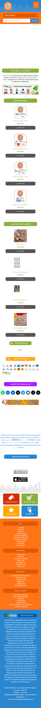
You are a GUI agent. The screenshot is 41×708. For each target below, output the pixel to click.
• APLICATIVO (20, 545)
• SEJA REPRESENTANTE (20, 597)
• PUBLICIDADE (20, 555)
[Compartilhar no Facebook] (8, 393)
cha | (27, 437)
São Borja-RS (30, 666)
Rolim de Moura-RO (23, 661)
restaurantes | (9, 445)
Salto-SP (32, 661)
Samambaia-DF (20, 663)
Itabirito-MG (29, 641)
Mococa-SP (24, 650)
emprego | (15, 437)
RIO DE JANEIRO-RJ (11, 661)
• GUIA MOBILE (20, 601)
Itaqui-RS (22, 643)
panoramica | (33, 445)
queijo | (32, 442)
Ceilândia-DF (17, 634)
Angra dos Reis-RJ (9, 620)
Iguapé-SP (32, 638)
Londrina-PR (8, 647)
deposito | (24, 440)
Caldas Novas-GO (14, 629)
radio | (37, 442)
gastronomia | (26, 435)
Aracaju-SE (7, 622)
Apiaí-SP (33, 620)
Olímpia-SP (31, 652)
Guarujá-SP (25, 638)
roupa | (33, 435)
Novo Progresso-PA (22, 652)
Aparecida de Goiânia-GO (23, 620)
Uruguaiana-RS (32, 679)
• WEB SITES (20, 560)
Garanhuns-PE (17, 636)
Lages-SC (34, 645)
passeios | (26, 442)
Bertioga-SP (19, 625)
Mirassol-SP (16, 650)
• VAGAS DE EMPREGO (20, 535)
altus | (37, 437)
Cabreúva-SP (26, 627)
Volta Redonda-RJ (25, 682)
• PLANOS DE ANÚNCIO (20, 558)
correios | (21, 447)
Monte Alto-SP (33, 650)
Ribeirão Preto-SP (30, 659)
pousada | (21, 437)
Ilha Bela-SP (11, 641)
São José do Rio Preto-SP (21, 670)
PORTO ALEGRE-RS (30, 657)
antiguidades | (18, 445)
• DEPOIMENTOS (20, 562)
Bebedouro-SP (11, 625)
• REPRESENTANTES (20, 586)
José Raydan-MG (25, 645)
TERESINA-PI (16, 679)
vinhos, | (9, 437)
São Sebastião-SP (29, 673)
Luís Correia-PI (17, 647)
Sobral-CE (27, 675)
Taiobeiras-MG (20, 677)
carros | (2, 445)
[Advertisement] (20, 45)
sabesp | (16, 439)
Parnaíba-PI (24, 654)
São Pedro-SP (19, 673)
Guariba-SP (18, 638)
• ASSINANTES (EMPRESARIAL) (20, 576)
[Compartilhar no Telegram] (23, 393)
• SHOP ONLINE (20, 541)
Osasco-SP (8, 654)
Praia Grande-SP (20, 659)
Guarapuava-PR (9, 638)
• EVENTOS (20, 531)
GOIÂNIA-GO (25, 636)
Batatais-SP (28, 622)
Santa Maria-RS (29, 663)
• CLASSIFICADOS (20, 533)
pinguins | (8, 440)
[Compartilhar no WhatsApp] (3, 393)
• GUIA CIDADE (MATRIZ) (20, 595)
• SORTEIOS (20, 543)
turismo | (32, 440)
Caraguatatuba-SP (30, 631)
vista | (3, 440)
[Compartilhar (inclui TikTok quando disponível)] (38, 393)
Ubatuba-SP (24, 679)
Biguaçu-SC (26, 625)
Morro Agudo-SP (11, 652)
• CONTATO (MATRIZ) (20, 607)
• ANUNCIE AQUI (20, 564)
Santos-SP (7, 666)
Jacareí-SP (17, 645)
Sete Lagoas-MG (18, 675)
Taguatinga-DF (11, 677)
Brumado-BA (18, 627)
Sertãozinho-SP (8, 675)
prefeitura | (17, 435)
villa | (38, 440)
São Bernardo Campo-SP (18, 666)
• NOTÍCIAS (20, 529)
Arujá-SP (14, 622)
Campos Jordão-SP (18, 631)
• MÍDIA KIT (20, 556)
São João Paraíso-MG (23, 668)
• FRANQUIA (20, 599)
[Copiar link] (33, 393)
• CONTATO (20, 566)
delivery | (3, 437)
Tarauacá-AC (8, 679)
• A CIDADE (20, 527)
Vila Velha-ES (15, 682)
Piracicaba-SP (9, 657)
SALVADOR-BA (10, 663)
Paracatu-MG (16, 654)
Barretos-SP (21, 622)
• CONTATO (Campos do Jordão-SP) (20, 605)
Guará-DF (32, 636)
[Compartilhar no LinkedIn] (13, 393)
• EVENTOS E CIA (20, 578)
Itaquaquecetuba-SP (13, 643)
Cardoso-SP (9, 634)
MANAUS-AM (25, 647)
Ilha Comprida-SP (20, 641)
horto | (32, 437)
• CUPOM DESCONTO (20, 539)
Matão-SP (33, 647)
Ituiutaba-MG (29, 643)
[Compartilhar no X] (18, 393)
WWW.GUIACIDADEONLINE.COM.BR (14, 694)
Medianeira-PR (8, 650)
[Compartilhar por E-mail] (28, 393)
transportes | (11, 442)
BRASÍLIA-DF (10, 627)
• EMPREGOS (20, 582)
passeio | (18, 442)
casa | (4, 442)
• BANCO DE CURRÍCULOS (21, 537)
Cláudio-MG (25, 634)
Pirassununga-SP (19, 657)
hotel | (38, 435)
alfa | (3, 435)
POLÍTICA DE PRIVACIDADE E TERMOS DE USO (21, 699)
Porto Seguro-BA (9, 659)
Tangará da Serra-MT (30, 677)
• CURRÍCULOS (20, 584)
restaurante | (9, 435)
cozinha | (26, 445)
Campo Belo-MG (24, 629)
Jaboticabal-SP (8, 645)
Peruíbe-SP (32, 654)
